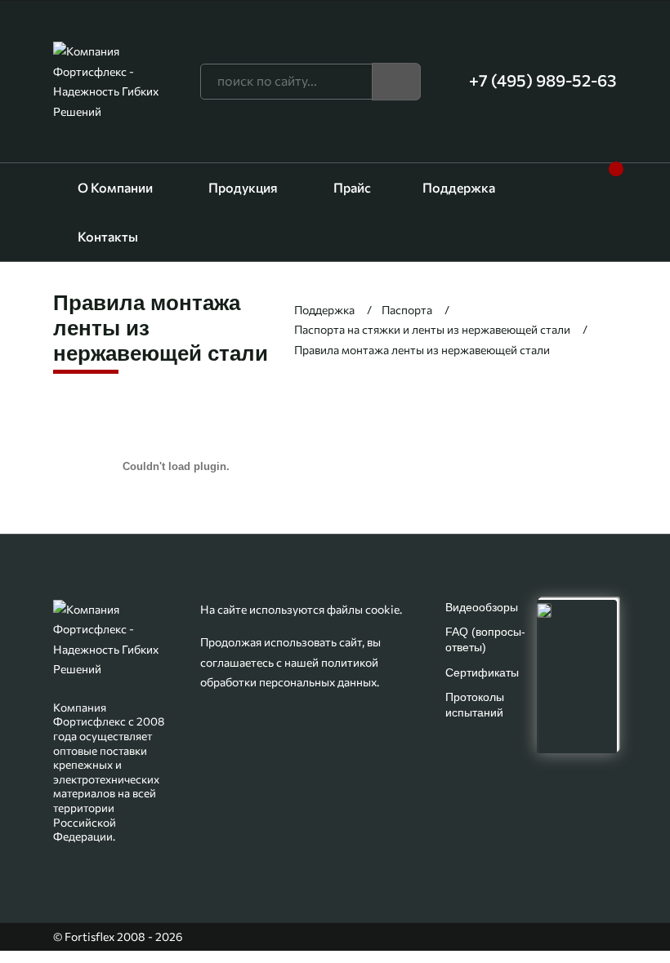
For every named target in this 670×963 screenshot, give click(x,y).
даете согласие (521, 865)
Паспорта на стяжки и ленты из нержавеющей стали (432, 329)
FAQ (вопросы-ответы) (485, 639)
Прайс (352, 187)
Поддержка (458, 187)
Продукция (243, 187)
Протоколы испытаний (474, 704)
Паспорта (407, 310)
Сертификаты (482, 672)
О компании (115, 187)
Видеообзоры (481, 607)
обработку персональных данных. (335, 885)
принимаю (335, 922)
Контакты (108, 236)
